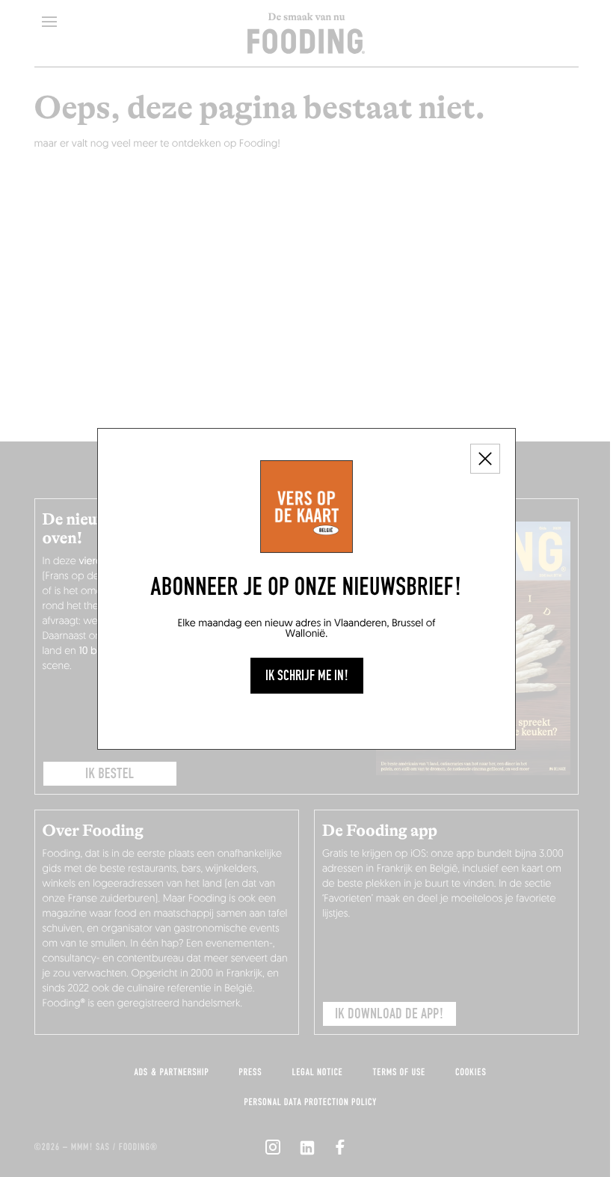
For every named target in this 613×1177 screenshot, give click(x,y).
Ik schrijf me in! (306, 675)
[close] (485, 459)
